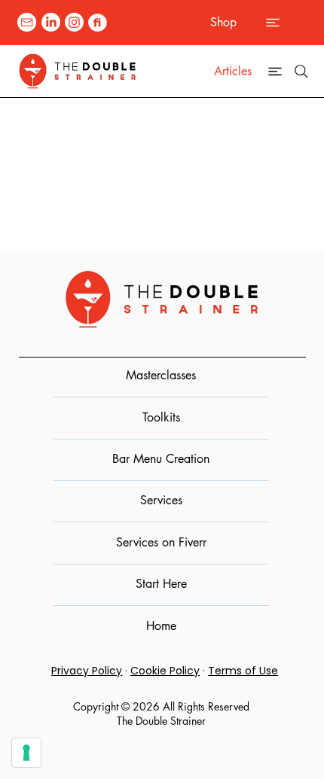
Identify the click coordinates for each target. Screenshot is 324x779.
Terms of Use (243, 670)
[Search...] (301, 71)
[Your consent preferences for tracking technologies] (26, 752)
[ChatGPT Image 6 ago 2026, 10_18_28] (97, 22)
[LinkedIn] (50, 22)
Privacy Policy (86, 670)
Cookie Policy (165, 670)
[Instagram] (74, 22)
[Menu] (273, 23)
